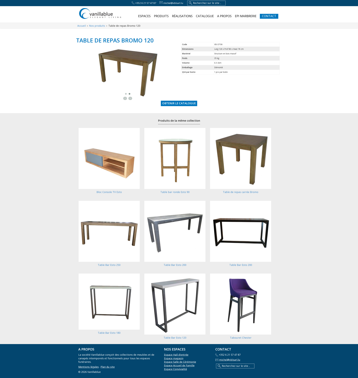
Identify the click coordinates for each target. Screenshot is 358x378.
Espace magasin (173, 358)
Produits (161, 16)
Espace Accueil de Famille (179, 365)
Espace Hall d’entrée (176, 354)
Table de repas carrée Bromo (240, 192)
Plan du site (108, 367)
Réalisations (182, 16)
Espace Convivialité (175, 369)
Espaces (144, 16)
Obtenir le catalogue (179, 103)
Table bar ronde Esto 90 (174, 192)
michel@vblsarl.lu (173, 3)
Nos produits (97, 25)
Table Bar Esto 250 (109, 265)
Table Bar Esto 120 (175, 337)
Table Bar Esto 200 (175, 265)
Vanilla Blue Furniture (100, 14)
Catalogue (205, 16)
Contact (269, 16)
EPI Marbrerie (245, 16)
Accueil (81, 25)
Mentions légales (88, 367)
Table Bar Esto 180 (109, 332)
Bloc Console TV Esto (109, 192)
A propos (224, 16)
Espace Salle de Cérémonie (180, 361)
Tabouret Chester (240, 337)
